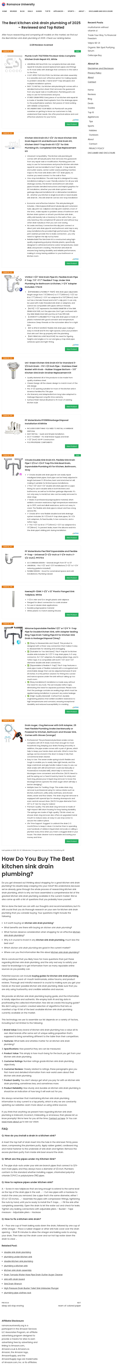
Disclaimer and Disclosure (101, 68)
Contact (92, 82)
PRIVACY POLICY (96, 148)
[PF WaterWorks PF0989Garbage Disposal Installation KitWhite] (13, 428)
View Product (71, 124)
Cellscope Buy (95, 55)
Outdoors (93, 134)
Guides (39, 11)
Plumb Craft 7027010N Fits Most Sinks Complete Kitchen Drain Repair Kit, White (50, 57)
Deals (30, 11)
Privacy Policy (94, 73)
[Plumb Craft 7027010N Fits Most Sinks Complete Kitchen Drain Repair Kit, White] (13, 63)
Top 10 (47, 11)
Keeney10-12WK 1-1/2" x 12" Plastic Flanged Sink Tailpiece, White (49, 593)
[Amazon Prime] (75, 120)
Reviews (13, 11)
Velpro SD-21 (94, 43)
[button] (64, 11)
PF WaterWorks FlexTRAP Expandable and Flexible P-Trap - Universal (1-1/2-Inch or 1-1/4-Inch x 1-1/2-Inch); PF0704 (51, 554)
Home (4, 11)
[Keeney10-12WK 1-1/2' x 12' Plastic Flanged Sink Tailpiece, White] (13, 599)
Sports (91, 126)
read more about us (12, 1121)
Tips (91, 121)
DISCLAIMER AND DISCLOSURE (101, 11)
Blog (22, 11)
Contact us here (57, 1118)
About (91, 77)
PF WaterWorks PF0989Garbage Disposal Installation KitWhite (46, 422)
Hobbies (93, 130)
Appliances (93, 117)
